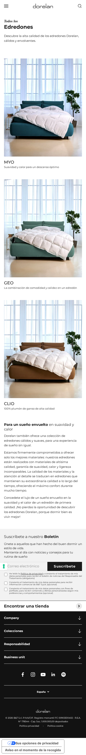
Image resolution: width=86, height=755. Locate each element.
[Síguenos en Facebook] (22, 674)
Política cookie (55, 725)
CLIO (9, 403)
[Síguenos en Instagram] (33, 674)
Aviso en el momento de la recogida (33, 750)
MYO (9, 162)
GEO (9, 282)
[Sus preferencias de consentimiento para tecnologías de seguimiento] (4, 566)
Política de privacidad (32, 574)
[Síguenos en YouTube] (43, 674)
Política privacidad (29, 725)
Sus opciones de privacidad (37, 743)
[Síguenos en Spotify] (63, 674)
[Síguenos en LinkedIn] (53, 674)
